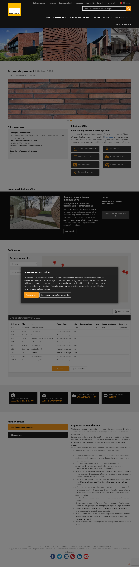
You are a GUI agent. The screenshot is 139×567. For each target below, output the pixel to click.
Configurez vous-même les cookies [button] (55, 295)
